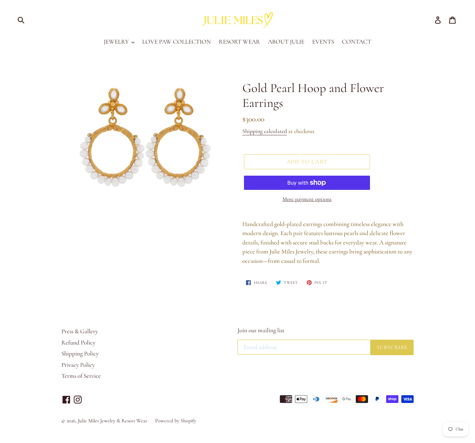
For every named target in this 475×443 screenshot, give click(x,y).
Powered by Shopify (175, 420)
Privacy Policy (78, 364)
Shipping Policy (80, 353)
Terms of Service (81, 375)
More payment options (307, 199)
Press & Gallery (79, 331)
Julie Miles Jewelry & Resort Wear (112, 420)
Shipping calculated (264, 131)
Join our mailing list (261, 330)
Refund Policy (78, 342)
